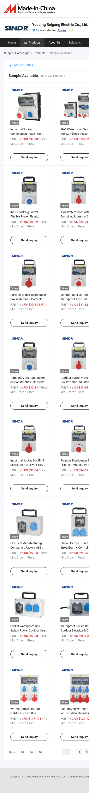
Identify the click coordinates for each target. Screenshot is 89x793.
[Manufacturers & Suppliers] (30, 8)
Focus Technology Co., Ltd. (52, 776)
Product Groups (22, 65)
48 (40, 752)
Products (34, 42)
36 (31, 752)
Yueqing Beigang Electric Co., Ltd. (60, 24)
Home (12, 42)
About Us (54, 42)
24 (22, 752)
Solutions (75, 42)
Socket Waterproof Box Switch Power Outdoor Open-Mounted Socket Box (29, 630)
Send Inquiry (29, 157)
